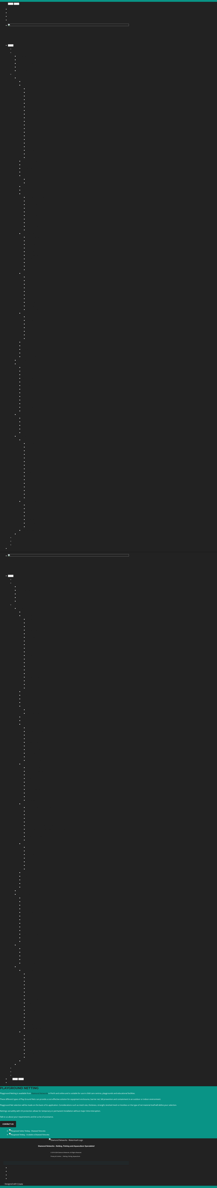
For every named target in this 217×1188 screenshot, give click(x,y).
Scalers (29, 139)
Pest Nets (25, 389)
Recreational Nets (29, 392)
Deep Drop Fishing (29, 161)
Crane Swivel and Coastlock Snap (40, 295)
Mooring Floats (32, 320)
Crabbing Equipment (30, 175)
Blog (19, 67)
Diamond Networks (39, 1093)
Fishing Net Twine (33, 508)
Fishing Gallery (23, 56)
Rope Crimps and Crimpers (37, 487)
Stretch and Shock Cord (36, 483)
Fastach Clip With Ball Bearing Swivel (41, 309)
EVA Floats (30, 335)
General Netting (24, 364)
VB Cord (29, 516)
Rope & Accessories (29, 440)
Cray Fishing (26, 168)
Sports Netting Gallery (26, 63)
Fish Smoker (31, 96)
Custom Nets (27, 367)
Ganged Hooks (32, 226)
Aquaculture (22, 414)
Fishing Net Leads (28, 356)
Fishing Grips (31, 88)
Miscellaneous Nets (29, 378)
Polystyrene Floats (34, 316)
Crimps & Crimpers (29, 353)
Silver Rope (30, 447)
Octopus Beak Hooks (35, 201)
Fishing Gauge (32, 99)
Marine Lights (27, 186)
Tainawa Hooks (32, 211)
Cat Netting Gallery (25, 59)
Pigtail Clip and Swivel (35, 306)
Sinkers (24, 342)
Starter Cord (31, 512)
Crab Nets (30, 179)
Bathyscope (31, 157)
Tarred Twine (31, 523)
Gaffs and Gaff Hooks (35, 117)
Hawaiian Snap (32, 288)
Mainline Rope (32, 472)
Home (15, 49)
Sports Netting (27, 400)
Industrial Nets (27, 374)
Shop (14, 541)
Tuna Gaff (30, 103)
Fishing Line (26, 164)
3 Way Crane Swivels (34, 240)
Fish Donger (31, 150)
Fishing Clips (26, 273)
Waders (24, 425)
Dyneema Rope (32, 461)
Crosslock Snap (32, 284)
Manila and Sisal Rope (35, 468)
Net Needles (26, 411)
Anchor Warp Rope (34, 443)
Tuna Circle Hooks (33, 208)
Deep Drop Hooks (33, 230)
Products (16, 74)
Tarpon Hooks (32, 204)
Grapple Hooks (32, 110)
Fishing (20, 78)
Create (20, 1184)
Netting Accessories (29, 382)
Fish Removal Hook (34, 154)
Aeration (25, 418)
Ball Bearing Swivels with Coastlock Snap (43, 277)
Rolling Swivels (32, 269)
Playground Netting (29, 403)
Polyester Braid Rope (35, 450)
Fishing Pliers (27, 172)
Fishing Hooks (27, 193)
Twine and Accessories (31, 501)
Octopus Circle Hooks (35, 197)
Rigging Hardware (29, 530)
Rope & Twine (23, 436)
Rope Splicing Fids (33, 497)
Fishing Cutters (32, 143)
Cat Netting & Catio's (26, 360)
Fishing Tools (26, 85)
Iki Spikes (30, 114)
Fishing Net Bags (33, 146)
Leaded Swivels (32, 244)
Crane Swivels (32, 266)
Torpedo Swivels (33, 262)
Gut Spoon (30, 132)
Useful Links (22, 70)
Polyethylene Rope (34, 454)
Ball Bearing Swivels (34, 237)
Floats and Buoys (28, 313)
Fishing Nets (26, 371)
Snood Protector (33, 121)
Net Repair (26, 385)
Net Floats (30, 338)
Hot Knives (30, 494)
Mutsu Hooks (31, 215)
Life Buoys (30, 327)
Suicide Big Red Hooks (35, 222)
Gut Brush (30, 128)
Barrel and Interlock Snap (37, 291)
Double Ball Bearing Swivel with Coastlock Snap (46, 298)
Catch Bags (30, 107)
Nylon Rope (31, 465)
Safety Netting (27, 407)
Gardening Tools (24, 534)
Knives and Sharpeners (31, 190)
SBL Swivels (31, 248)
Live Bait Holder (32, 125)
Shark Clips (30, 302)
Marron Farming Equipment (33, 432)
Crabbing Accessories (35, 183)
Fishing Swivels (27, 233)
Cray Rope (30, 458)
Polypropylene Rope (34, 479)
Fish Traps (25, 421)
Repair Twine (31, 519)
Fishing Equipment (29, 81)
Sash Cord (30, 526)
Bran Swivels (31, 251)
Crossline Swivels (33, 259)
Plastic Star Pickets (34, 135)
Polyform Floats (32, 331)
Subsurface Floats (33, 324)
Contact (15, 537)
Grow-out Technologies (31, 429)
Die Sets (29, 490)
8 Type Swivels (32, 255)
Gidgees (29, 92)
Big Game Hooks (33, 219)
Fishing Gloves (27, 345)
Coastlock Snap (32, 280)
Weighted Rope (32, 476)
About (15, 52)
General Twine (32, 505)
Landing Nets (27, 349)
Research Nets (27, 396)
